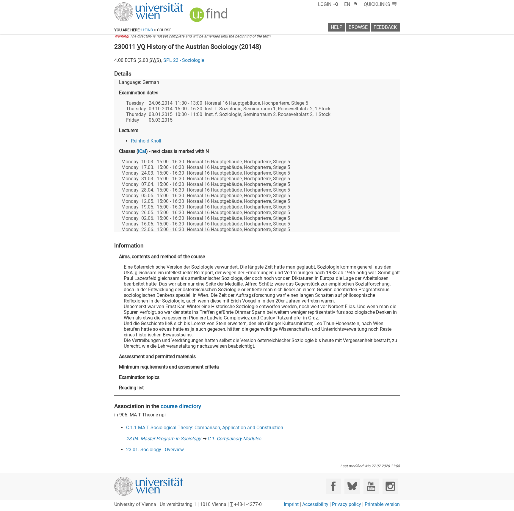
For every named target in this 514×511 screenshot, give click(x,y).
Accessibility (315, 504)
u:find (147, 30)
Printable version (382, 504)
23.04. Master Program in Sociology (163, 438)
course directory (181, 406)
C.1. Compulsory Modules (234, 438)
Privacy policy (346, 504)
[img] (209, 17)
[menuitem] (351, 4)
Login (324, 4)
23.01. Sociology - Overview (155, 449)
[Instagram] (390, 486)
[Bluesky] (352, 486)
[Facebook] (333, 486)
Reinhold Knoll (146, 141)
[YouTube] (371, 486)
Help (336, 27)
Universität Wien (134, 5)
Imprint (291, 504)
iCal (142, 151)
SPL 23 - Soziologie (183, 60)
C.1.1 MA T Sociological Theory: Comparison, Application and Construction (204, 427)
